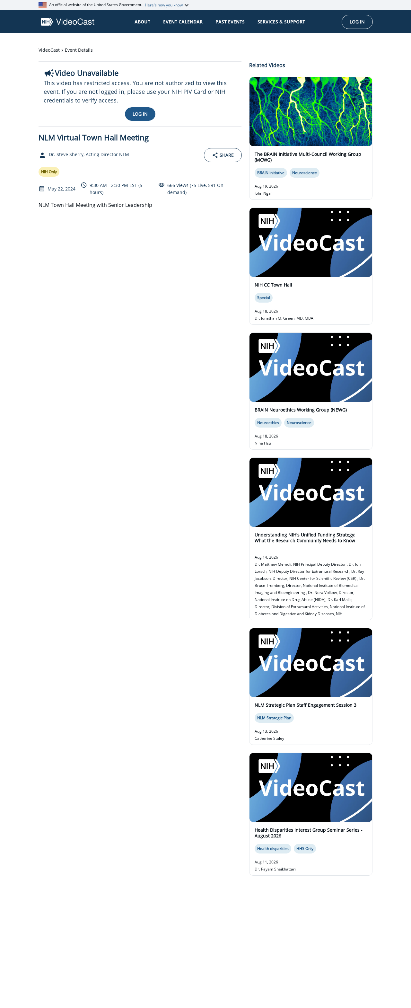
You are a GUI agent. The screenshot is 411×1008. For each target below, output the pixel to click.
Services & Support (281, 22)
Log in (357, 22)
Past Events (230, 22)
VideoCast (49, 50)
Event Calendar (183, 22)
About (142, 22)
